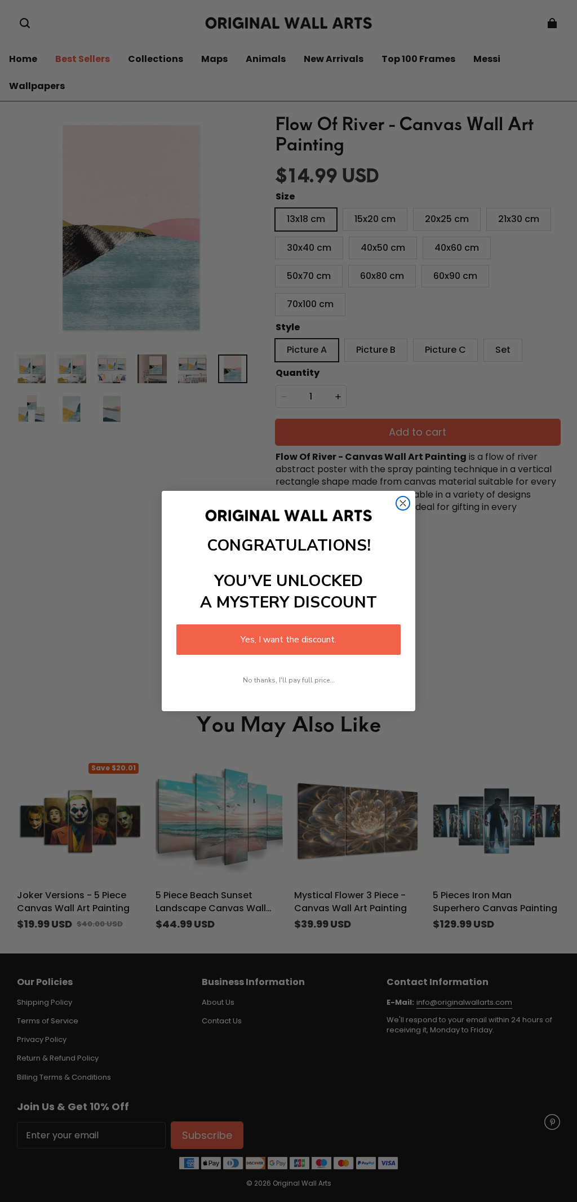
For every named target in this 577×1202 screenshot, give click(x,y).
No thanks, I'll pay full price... (289, 680)
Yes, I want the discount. (288, 639)
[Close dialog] (403, 503)
